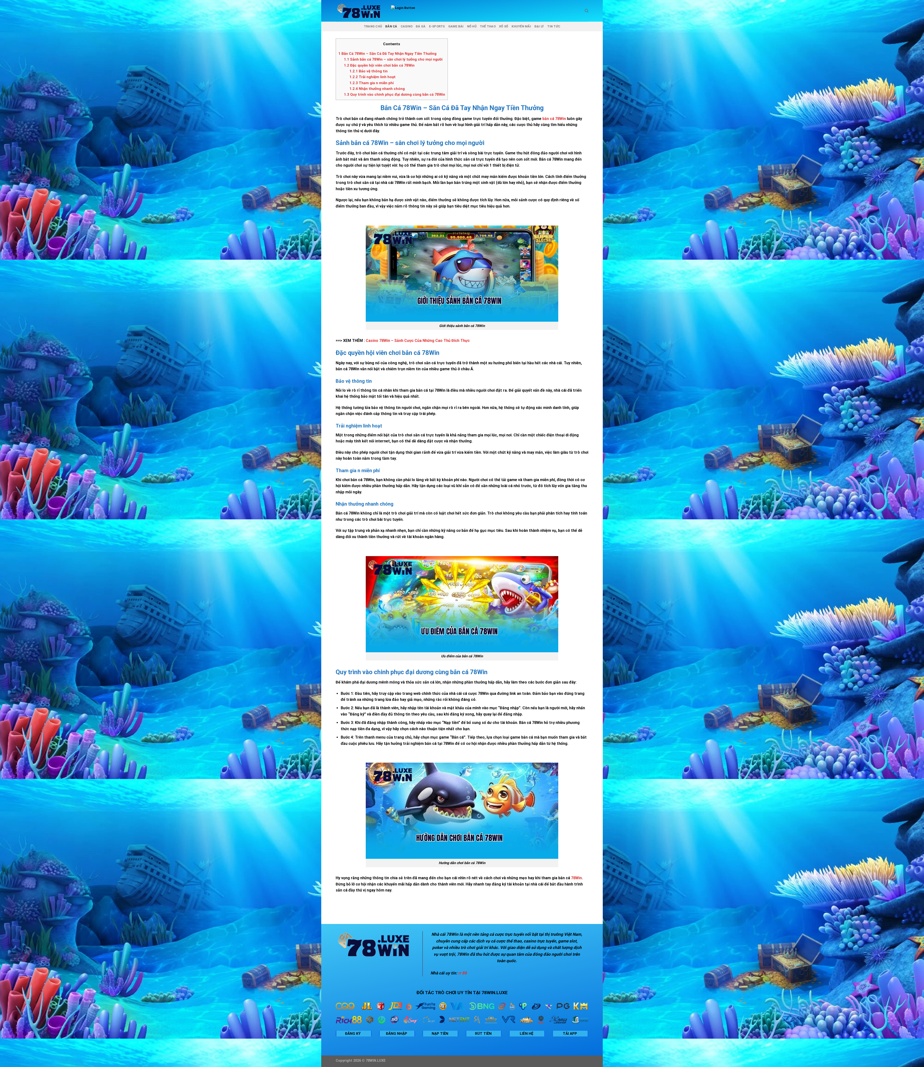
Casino (407, 26)
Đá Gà (420, 26)
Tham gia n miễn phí (371, 83)
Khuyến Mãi (521, 26)
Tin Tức (553, 26)
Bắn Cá (391, 26)
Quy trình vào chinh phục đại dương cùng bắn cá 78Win (394, 94)
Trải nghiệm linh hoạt (372, 77)
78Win (576, 878)
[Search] (586, 10)
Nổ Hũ (471, 26)
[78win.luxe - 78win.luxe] (360, 11)
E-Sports (437, 26)
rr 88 (462, 973)
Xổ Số (503, 26)
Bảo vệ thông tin (369, 71)
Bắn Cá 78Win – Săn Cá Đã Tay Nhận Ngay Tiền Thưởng (387, 53)
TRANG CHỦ (373, 26)
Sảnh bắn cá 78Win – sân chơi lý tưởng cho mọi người (393, 59)
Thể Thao (488, 26)
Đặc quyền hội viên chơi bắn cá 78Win (379, 65)
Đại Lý (539, 26)
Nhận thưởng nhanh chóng (377, 89)
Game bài (456, 26)
